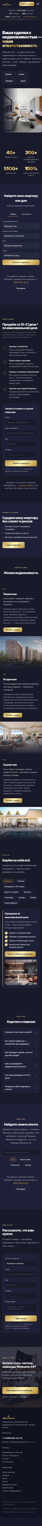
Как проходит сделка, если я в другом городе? (18, 1053)
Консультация (7, 1488)
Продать (9, 81)
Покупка (21, 881)
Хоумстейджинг (11, 903)
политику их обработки (22, 1328)
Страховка (9, 897)
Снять (21, 74)
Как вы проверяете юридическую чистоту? (15, 1065)
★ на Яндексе (30, 17)
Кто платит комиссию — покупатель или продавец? (17, 1042)
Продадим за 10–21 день (14, 886)
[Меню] (38, 4)
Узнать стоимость (21, 463)
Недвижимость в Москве (12, 1452)
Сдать (23, 81)
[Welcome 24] (6, 3)
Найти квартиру (8, 1472)
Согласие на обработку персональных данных (19, 1508)
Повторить (21, 288)
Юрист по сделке (11, 892)
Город (7, 417)
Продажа (8, 881)
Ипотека (27, 892)
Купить (8, 74)
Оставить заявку (13, 630)
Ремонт (33, 897)
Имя (6, 439)
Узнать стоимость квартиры (20, 954)
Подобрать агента (26, 4)
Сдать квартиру (13, 545)
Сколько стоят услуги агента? (18, 1032)
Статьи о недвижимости (12, 1491)
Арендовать (27, 214)
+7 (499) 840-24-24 (12, 1438)
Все (13, 1159)
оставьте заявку (26, 485)
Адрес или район (11, 428)
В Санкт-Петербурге (10, 1456)
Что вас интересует (12, 1258)
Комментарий (10, 1301)
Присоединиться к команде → (20, 1390)
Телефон (8, 450)
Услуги (5, 1481)
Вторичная (15, 1165)
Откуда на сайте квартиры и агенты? (17, 1088)
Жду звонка (21, 1318)
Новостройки (25, 1159)
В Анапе (5, 1459)
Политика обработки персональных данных (18, 1512)
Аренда (22, 897)
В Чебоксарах (7, 1462)
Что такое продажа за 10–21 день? (17, 1076)
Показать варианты (21, 262)
